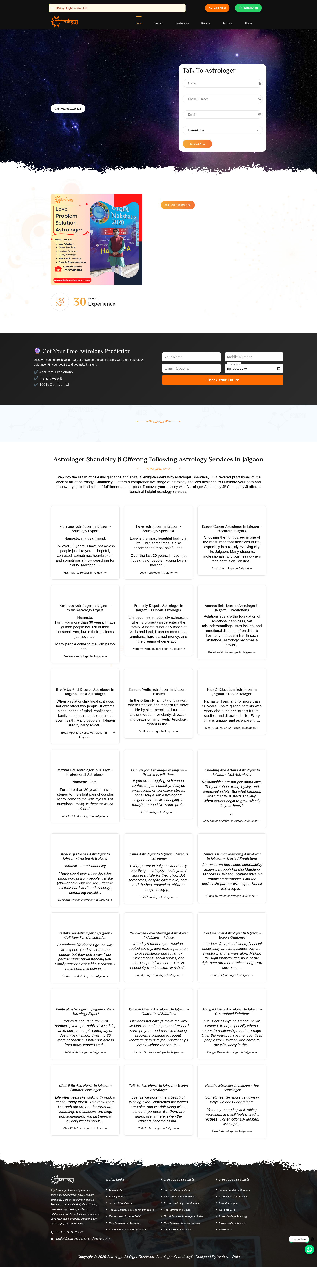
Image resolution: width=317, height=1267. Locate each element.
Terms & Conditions (120, 1203)
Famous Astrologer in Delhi (124, 1216)
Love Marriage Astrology (233, 1216)
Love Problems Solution (233, 1222)
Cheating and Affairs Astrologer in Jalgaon (230, 820)
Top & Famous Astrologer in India (183, 1216)
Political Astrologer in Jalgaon (83, 1052)
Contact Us (115, 1189)
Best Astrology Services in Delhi (182, 1222)
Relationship (182, 22)
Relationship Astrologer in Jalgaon (230, 652)
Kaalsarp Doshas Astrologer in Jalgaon (83, 899)
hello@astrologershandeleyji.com (83, 1238)
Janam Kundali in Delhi (177, 1229)
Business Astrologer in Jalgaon (83, 656)
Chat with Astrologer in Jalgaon (83, 1128)
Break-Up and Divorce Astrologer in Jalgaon (83, 735)
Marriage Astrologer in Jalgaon (83, 572)
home (138, 22)
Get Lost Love (227, 1209)
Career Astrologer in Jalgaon (230, 568)
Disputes (206, 22)
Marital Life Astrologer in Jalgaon (83, 816)
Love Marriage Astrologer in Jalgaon (157, 975)
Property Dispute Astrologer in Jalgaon (157, 648)
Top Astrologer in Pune (177, 1209)
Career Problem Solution (233, 1196)
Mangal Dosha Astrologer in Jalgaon (230, 1052)
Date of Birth (234, 364)
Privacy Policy (117, 1196)
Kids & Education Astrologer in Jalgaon (230, 727)
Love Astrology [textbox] (196, 130)
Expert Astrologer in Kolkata (180, 1196)
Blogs (248, 22)
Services (228, 22)
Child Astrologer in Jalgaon (156, 897)
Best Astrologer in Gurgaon (124, 1222)
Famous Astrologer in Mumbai (181, 1203)
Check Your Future (223, 380)
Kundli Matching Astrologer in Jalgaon (230, 895)
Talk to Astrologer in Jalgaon (157, 1128)
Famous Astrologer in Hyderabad (128, 1229)
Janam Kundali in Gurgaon (234, 1189)
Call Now (220, 7)
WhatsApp (250, 7)
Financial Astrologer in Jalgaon (230, 975)
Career (158, 22)
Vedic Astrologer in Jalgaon (157, 731)
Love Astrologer (228, 1203)
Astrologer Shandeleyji (174, 1257)
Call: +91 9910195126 (68, 108)
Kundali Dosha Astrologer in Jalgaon (157, 1052)
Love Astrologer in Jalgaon (157, 572)
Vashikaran (225, 1229)
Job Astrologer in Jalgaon (157, 812)
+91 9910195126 (70, 1232)
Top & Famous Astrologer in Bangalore (131, 1209)
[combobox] (223, 130)
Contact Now (197, 143)
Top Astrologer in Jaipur (178, 1189)
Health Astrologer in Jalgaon (230, 1131)
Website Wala (228, 1257)
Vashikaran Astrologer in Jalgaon (83, 976)
